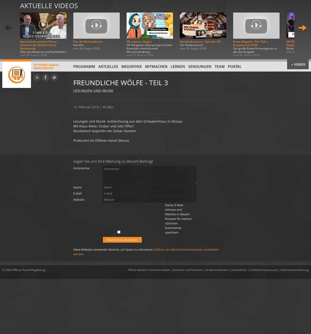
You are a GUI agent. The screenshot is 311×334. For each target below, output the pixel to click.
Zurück (9, 28)
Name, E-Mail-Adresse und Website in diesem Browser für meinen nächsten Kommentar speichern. (178, 218)
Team (220, 66)
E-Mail (77, 193)
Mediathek (131, 66)
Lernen (178, 66)
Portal (235, 66)
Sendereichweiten (216, 270)
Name (77, 187)
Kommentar (81, 168)
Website (78, 200)
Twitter (54, 77)
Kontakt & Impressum (264, 270)
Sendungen (200, 66)
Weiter (302, 28)
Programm (84, 66)
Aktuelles (108, 66)
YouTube (37, 77)
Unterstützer (239, 270)
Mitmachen (156, 66)
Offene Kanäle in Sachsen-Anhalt (149, 270)
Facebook (45, 77)
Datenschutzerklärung (294, 270)
